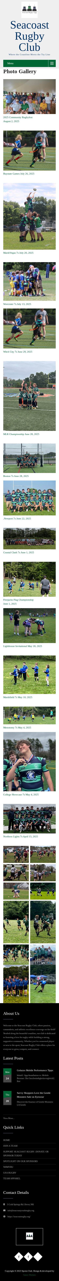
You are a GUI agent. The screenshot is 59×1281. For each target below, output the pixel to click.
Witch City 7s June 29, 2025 (17, 351)
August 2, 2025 (11, 121)
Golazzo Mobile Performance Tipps (35, 1070)
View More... (8, 1118)
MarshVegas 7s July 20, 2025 (18, 252)
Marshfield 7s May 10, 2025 (17, 697)
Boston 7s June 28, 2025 (16, 476)
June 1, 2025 (10, 603)
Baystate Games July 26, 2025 (18, 173)
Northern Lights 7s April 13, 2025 (20, 836)
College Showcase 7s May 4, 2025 (21, 794)
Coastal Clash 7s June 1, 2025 (18, 552)
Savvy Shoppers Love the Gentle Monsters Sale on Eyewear (33, 1095)
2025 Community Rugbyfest (17, 117)
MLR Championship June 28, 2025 (21, 434)
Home (6, 1140)
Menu (10, 63)
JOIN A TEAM (10, 1146)
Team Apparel (11, 1178)
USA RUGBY (9, 1173)
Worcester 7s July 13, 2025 (17, 304)
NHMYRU (8, 1167)
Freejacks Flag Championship (18, 599)
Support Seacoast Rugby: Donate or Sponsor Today (26, 1153)
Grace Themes (29, 1275)
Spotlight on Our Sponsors (20, 1161)
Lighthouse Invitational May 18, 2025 (22, 646)
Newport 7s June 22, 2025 (17, 518)
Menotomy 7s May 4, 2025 (17, 727)
